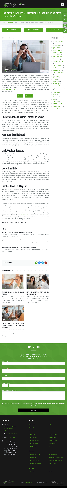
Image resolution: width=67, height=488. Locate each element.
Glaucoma (56, 97)
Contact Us (12, 30)
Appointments (34, 30)
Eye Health (56, 77)
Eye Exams (56, 48)
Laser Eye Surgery (58, 61)
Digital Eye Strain (57, 56)
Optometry (56, 81)
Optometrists (56, 50)
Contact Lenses (57, 65)
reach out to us (25, 215)
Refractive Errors (57, 104)
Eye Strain (55, 108)
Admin (6, 38)
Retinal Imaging (57, 70)
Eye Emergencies (57, 68)
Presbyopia (56, 92)
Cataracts (55, 59)
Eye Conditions (57, 106)
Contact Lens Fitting (58, 72)
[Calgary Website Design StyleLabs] (57, 482)
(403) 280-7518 (33, 356)
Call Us (20, 96)
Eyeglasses (56, 101)
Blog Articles (10, 22)
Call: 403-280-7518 (56, 30)
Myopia (55, 94)
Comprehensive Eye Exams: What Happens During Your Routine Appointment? (13, 325)
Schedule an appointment (9, 89)
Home (3, 22)
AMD (54, 99)
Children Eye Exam (58, 41)
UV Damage (56, 83)
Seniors (55, 79)
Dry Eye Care (56, 45)
